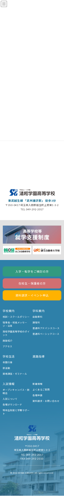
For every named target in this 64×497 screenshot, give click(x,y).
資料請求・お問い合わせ (46, 401)
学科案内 (38, 311)
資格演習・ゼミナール (15, 373)
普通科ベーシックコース (46, 333)
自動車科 (37, 316)
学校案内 (9, 311)
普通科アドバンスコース (46, 328)
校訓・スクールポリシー (16, 316)
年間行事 (7, 362)
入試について (10, 399)
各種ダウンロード (12, 404)
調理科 (36, 322)
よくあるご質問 (41, 389)
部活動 (6, 368)
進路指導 (38, 356)
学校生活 (9, 356)
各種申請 (37, 395)
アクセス (7, 346)
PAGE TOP (59, 480)
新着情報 (37, 383)
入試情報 (9, 384)
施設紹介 (7, 340)
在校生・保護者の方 (32, 283)
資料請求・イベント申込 (32, 295)
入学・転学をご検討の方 (32, 271)
